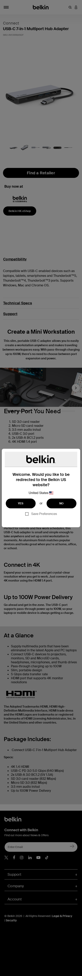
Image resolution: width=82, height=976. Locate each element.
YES (20, 503)
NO (61, 503)
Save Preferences (44, 514)
